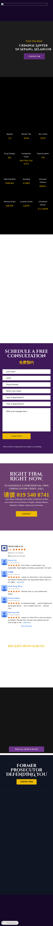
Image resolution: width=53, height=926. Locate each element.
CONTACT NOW (26, 782)
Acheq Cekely (14, 598)
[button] (26, 514)
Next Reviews (26, 626)
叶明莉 (10, 572)
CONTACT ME (34, 56)
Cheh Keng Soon (15, 586)
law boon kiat (13, 612)
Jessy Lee (12, 560)
